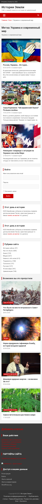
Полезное (6, 263)
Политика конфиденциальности (14, 496)
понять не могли (13, 215)
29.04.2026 (6, 384)
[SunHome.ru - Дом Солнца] (12, 464)
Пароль (5, 182)
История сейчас (8, 248)
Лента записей (7, 479)
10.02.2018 (6, 113)
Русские (6, 266)
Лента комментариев (9, 482)
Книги (5, 253)
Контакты (23, 501)
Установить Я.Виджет (9, 444)
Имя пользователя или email (13, 173)
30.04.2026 (6, 348)
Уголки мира (7, 269)
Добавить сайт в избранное (11, 440)
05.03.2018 (6, 67)
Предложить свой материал (11, 442)
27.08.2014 (6, 156)
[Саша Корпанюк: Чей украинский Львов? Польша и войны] (21, 93)
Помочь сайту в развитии (10, 448)
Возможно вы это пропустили (17, 278)
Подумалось (8, 103)
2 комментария (16, 67)
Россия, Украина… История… (15, 65)
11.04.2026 (6, 417)
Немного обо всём (9, 258)
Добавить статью (12, 429)
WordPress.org (7, 485)
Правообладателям (16, 499)
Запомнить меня (10, 191)
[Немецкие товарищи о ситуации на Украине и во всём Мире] (21, 136)
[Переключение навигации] (4, 15)
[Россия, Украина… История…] (21, 50)
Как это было (8, 60)
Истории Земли (13, 7)
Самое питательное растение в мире (19, 415)
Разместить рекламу (9, 446)
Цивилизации (8, 271)
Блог (17, 501)
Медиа (6, 145)
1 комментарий (16, 156)
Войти (8, 196)
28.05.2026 (6, 312)
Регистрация (6, 474)
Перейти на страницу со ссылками (14, 458)
